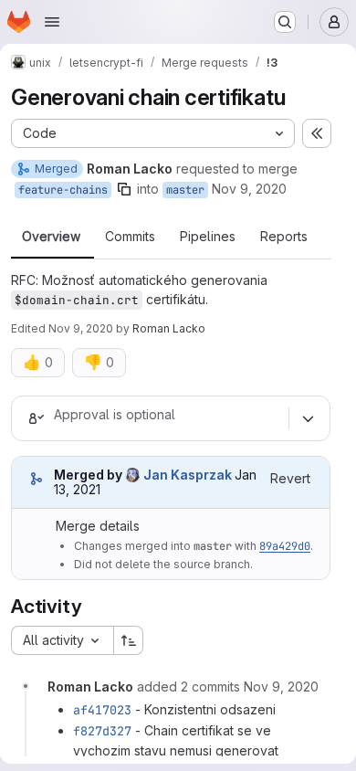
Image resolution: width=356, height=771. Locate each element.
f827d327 (102, 731)
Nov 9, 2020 (249, 188)
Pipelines (208, 236)
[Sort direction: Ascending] (128, 640)
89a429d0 (284, 546)
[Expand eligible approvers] (308, 418)
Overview (51, 236)
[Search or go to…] (285, 22)
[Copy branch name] (124, 189)
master (185, 190)
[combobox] (62, 640)
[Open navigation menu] (52, 22)
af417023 (102, 710)
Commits (130, 236)
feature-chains (63, 190)
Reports (284, 236)
